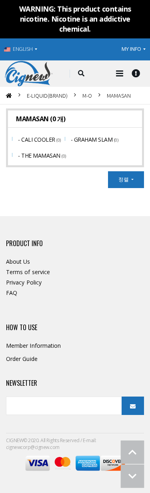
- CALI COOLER (37, 139)
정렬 (124, 179)
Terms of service (28, 272)
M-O (87, 95)
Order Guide (22, 359)
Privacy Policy (24, 282)
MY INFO (131, 48)
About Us (18, 261)
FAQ (11, 293)
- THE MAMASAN (40, 155)
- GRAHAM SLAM (92, 139)
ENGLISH (23, 48)
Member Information (33, 345)
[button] (81, 73)
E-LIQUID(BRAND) (47, 95)
